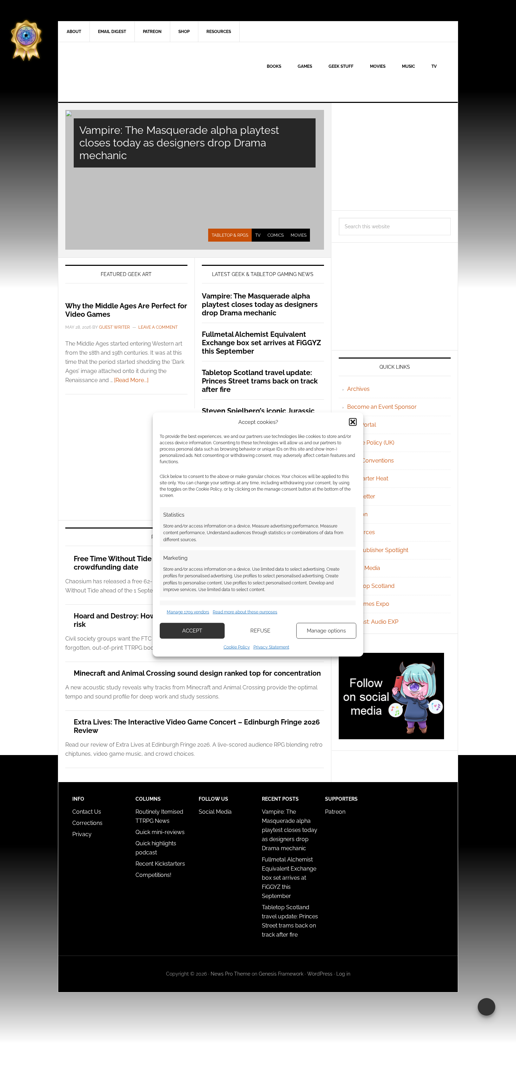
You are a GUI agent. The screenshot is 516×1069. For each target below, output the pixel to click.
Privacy (82, 834)
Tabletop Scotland (371, 586)
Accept (192, 631)
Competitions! (153, 875)
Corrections (87, 823)
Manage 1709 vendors (188, 612)
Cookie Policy (237, 646)
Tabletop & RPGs (230, 235)
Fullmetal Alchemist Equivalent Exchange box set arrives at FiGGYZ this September (261, 342)
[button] (352, 422)
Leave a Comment (158, 327)
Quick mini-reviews (160, 832)
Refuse (260, 631)
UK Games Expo (368, 604)
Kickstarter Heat (367, 478)
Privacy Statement (271, 646)
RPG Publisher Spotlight (377, 550)
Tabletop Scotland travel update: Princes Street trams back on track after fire (260, 381)
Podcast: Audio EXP (372, 621)
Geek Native (118, 72)
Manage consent (486, 1007)
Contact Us (86, 811)
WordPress (319, 974)
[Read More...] (131, 380)
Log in (343, 974)
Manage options (326, 631)
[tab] (230, 235)
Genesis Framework (281, 974)
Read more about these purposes (245, 612)
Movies (298, 235)
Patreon (335, 811)
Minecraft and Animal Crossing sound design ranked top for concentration (197, 673)
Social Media (363, 568)
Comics (275, 235)
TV (257, 235)
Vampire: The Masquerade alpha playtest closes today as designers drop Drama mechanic (179, 143)
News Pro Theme (230, 974)
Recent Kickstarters (160, 863)
